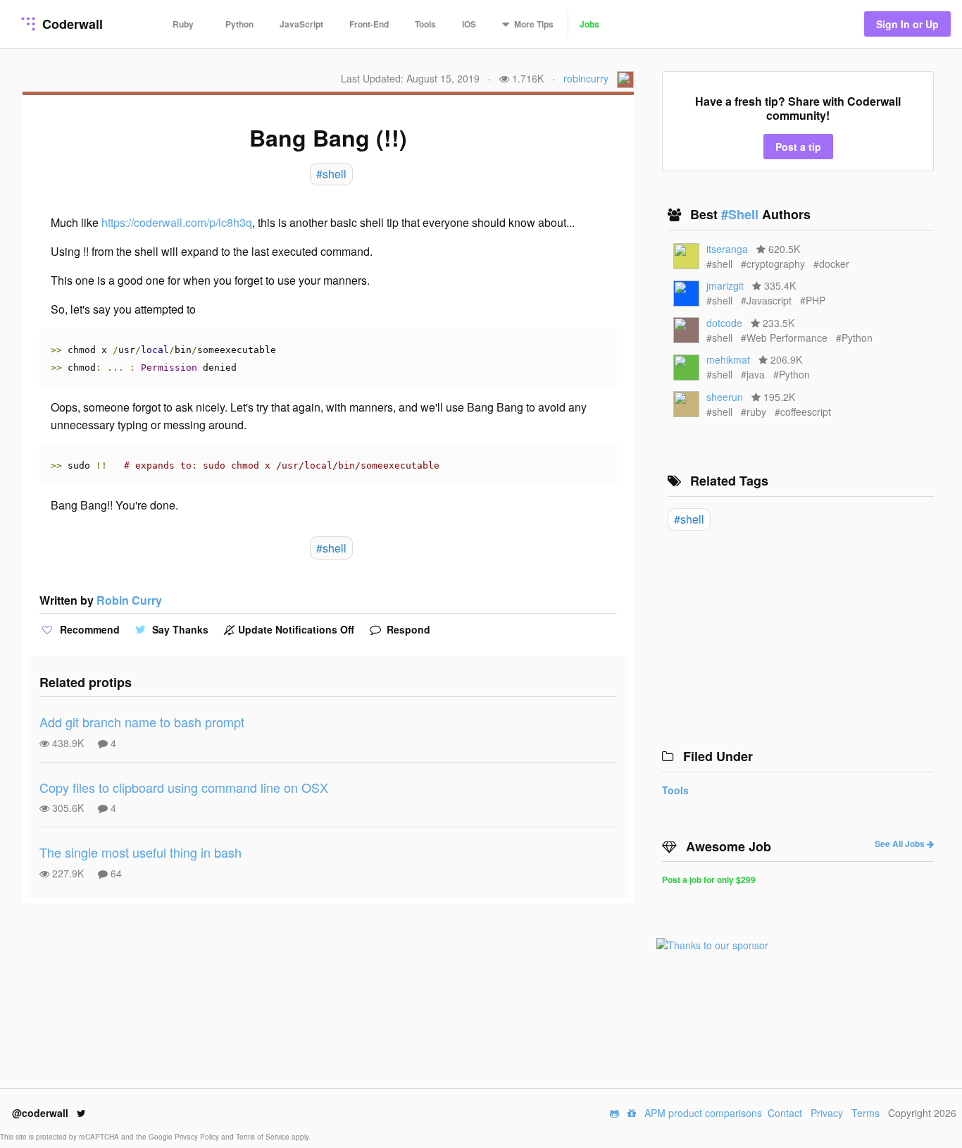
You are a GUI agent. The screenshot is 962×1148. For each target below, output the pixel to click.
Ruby (183, 24)
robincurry (585, 78)
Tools (425, 24)
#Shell (741, 214)
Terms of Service (264, 1137)
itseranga (727, 249)
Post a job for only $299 (709, 879)
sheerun (724, 397)
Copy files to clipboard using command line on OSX (183, 787)
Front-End (369, 24)
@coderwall (41, 1113)
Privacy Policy (198, 1137)
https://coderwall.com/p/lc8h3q (176, 222)
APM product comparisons (703, 1113)
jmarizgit (725, 285)
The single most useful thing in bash (140, 852)
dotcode (724, 323)
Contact (785, 1113)
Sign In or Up (907, 24)
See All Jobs (901, 843)
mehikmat (728, 359)
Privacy (827, 1113)
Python (239, 24)
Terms (865, 1113)
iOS (469, 24)
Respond (407, 629)
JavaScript (301, 24)
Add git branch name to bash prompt (141, 721)
